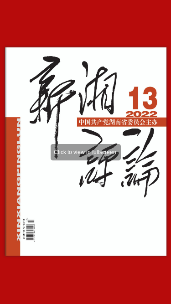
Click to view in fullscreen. (86, 152)
